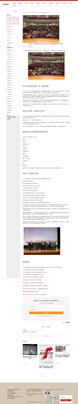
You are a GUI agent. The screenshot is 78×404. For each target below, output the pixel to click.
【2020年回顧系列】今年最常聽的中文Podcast (33, 274)
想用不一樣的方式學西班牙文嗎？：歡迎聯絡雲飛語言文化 (35, 288)
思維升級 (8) (9, 98)
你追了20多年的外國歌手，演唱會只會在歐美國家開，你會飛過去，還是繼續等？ (12, 17)
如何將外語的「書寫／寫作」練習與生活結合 (32, 280)
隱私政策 (52, 315)
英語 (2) (8, 36)
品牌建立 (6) (9, 80)
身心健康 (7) (9, 105)
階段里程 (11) (10, 108)
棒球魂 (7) (9, 112)
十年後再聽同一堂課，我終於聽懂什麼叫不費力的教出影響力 (12, 18)
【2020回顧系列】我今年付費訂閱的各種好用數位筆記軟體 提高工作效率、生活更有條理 (42, 267)
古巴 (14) (9, 117)
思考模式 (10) (10, 85)
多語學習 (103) (9, 26)
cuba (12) (14, 117)
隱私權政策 (47, 390)
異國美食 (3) (9, 75)
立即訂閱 (46, 312)
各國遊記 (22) (10, 71)
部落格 (27, 12)
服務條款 (48, 315)
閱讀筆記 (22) (9, 63)
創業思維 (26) (9, 78)
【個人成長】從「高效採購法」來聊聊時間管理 (33, 282)
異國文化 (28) (10, 69)
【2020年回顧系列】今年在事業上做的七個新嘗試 (33, 269)
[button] (32, 3)
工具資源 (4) (9, 94)
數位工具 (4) (9, 33)
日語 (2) (8, 40)
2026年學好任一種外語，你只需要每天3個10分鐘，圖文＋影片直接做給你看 (13, 20)
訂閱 (66, 400)
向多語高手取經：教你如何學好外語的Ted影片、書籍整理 (35, 285)
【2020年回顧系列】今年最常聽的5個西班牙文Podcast (35, 272)
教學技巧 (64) (9, 89)
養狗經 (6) (9, 103)
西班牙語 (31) (10, 31)
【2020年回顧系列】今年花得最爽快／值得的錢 (33, 277)
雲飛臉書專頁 (10, 390)
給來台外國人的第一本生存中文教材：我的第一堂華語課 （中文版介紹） (13, 24)
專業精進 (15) (10, 59)
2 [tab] (47, 376)
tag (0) (9, 119)
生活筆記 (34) (9, 101)
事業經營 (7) (9, 82)
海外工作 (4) (9, 52)
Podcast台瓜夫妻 (11, 392)
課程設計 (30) (10, 96)
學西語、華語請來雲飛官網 (13, 389)
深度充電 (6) (9, 73)
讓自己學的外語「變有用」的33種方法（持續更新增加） (35, 294)
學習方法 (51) (10, 29)
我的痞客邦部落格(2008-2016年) (14, 396)
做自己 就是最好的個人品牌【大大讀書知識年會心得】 (39, 12)
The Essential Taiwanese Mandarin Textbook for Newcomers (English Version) (13, 22)
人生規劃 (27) (10, 57)
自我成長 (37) (10, 47)
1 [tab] (45, 376)
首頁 (23, 12)
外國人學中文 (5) (10, 42)
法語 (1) (8, 38)
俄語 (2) (8, 45)
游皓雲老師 (6, 4)
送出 (14, 11)
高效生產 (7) (9, 54)
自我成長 (31, 46)
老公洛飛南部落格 (11, 398)
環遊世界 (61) (9, 66)
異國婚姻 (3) (9, 110)
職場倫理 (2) (9, 61)
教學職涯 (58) (9, 50)
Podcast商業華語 (11, 393)
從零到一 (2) (9, 87)
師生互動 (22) (10, 92)
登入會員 (34, 331)
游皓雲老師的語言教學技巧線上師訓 (30, 291)
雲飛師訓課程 (10, 395)
